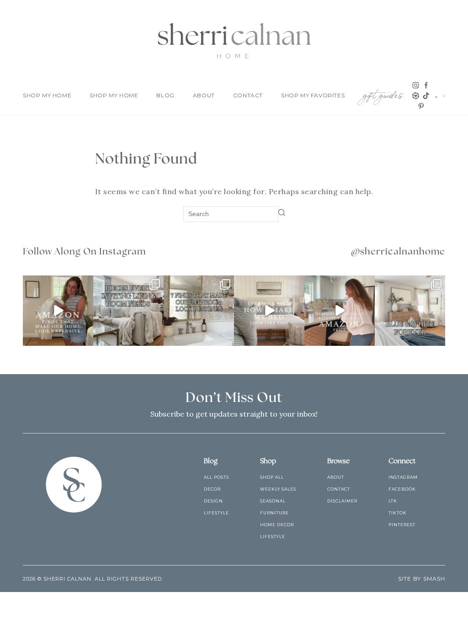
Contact (248, 95)
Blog (165, 95)
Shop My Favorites (313, 95)
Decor (212, 489)
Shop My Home (47, 95)
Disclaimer (342, 500)
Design (213, 500)
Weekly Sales (278, 489)
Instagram (403, 477)
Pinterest (401, 524)
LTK (392, 500)
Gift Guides (383, 93)
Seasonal (273, 500)
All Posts (216, 477)
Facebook (402, 489)
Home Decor (277, 524)
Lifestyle (216, 512)
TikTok (397, 512)
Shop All (272, 477)
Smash (434, 578)
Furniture (274, 512)
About (204, 95)
